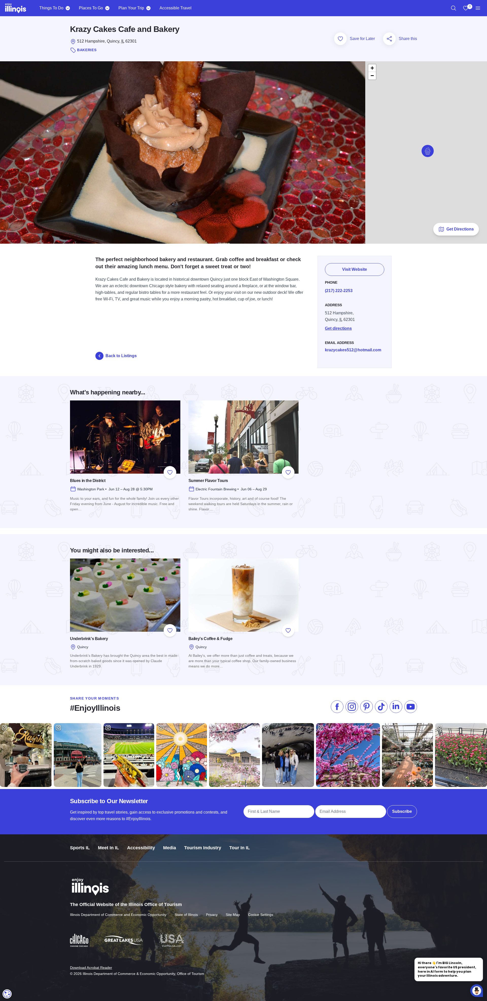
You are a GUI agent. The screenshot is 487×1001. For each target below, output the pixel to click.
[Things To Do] (67, 8)
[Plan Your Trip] (148, 8)
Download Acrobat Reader (91, 968)
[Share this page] (389, 38)
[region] (453, 8)
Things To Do (51, 8)
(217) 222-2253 (339, 290)
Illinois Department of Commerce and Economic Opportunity (118, 915)
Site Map (233, 915)
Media (169, 847)
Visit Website (354, 269)
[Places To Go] (107, 8)
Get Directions (460, 229)
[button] (428, 151)
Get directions (338, 328)
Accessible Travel (176, 8)
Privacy (212, 915)
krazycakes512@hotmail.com (353, 350)
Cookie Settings (260, 915)
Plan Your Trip (131, 8)
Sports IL (80, 847)
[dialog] (7, 993)
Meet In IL (108, 847)
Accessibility (141, 847)
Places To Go (91, 8)
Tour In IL (239, 847)
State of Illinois (186, 915)
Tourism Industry (202, 847)
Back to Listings (121, 356)
